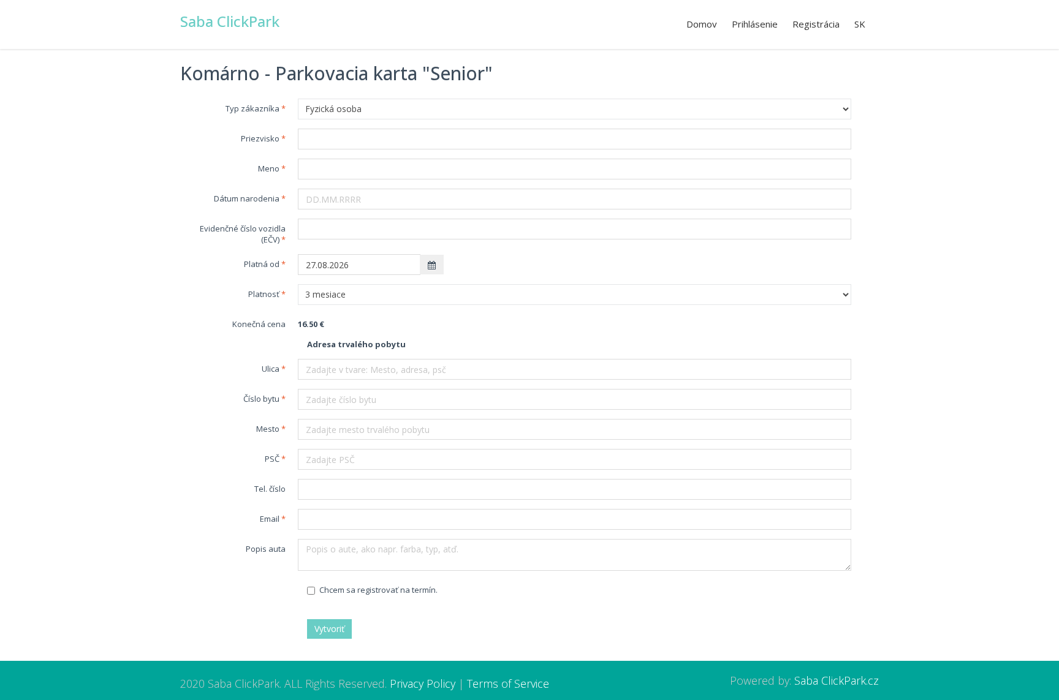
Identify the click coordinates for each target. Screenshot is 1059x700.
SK (859, 24)
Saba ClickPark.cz (836, 680)
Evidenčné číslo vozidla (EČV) (243, 234)
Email (269, 518)
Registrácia (816, 24)
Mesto (267, 428)
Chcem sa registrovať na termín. (378, 589)
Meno (268, 168)
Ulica (270, 368)
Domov (701, 24)
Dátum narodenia (246, 198)
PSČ (272, 458)
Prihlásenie (755, 24)
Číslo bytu (261, 398)
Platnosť (263, 293)
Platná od (261, 263)
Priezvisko (260, 138)
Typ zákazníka (252, 108)
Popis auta (266, 548)
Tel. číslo (270, 488)
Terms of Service (508, 683)
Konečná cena (259, 323)
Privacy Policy (422, 683)
